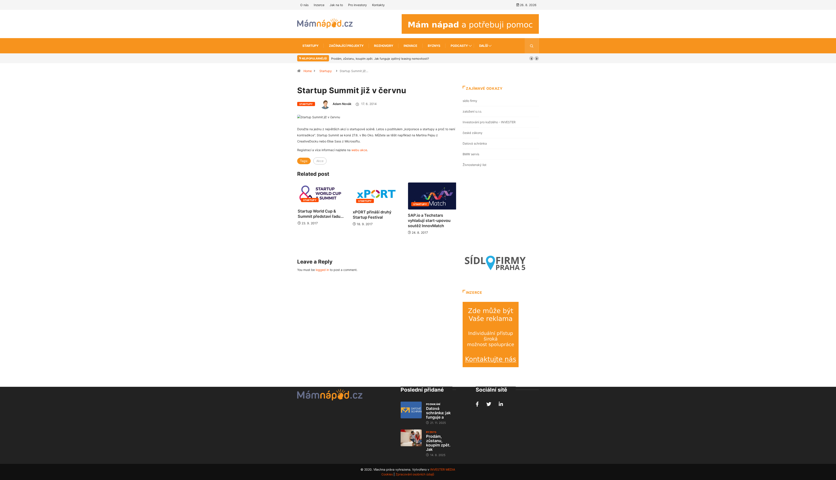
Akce (320, 161)
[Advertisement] (501, 211)
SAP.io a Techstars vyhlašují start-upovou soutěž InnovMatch (429, 220)
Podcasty (459, 45)
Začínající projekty (346, 45)
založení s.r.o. (472, 111)
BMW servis (471, 154)
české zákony (472, 133)
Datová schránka (475, 143)
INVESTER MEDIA (442, 469)
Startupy (310, 45)
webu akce (359, 150)
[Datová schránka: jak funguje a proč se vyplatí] (411, 410)
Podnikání (433, 404)
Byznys (434, 45)
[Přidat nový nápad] (470, 23)
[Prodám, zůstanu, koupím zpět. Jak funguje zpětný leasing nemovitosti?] (411, 437)
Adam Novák (342, 104)
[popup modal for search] (532, 45)
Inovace (410, 45)
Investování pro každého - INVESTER (489, 122)
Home (307, 71)
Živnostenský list (474, 165)
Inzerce (319, 5)
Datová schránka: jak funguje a (438, 412)
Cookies (387, 474)
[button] (531, 58)
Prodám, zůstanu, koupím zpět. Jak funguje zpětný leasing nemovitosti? (380, 58)
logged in (322, 270)
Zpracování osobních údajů (415, 474)
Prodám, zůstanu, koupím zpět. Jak (438, 443)
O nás (304, 5)
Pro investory (357, 5)
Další (483, 45)
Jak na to (336, 5)
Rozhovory (383, 45)
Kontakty (378, 5)
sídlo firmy (470, 101)
